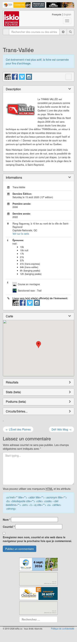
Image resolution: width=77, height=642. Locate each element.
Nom (6, 519)
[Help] (63, 32)
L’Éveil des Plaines (18, 429)
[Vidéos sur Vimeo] (22, 76)
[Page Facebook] (15, 76)
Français (56, 14)
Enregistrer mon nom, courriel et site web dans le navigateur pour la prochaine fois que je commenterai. (37, 539)
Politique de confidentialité (62, 628)
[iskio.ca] (12, 15)
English (67, 14)
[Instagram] (29, 76)
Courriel (9, 527)
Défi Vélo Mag (61, 429)
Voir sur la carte (21, 233)
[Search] (70, 32)
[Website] (8, 76)
